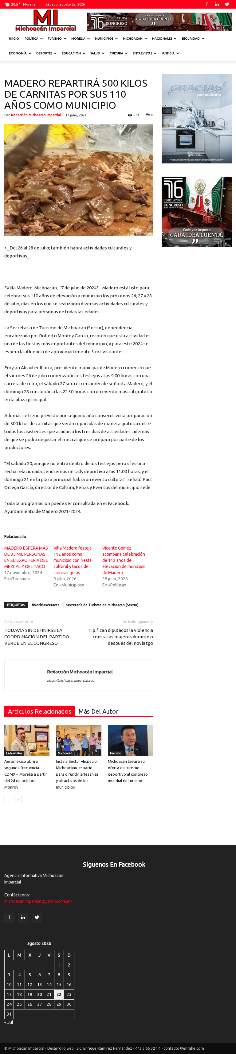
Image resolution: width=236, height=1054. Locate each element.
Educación (71, 53)
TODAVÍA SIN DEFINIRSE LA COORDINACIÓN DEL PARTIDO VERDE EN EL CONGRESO (36, 637)
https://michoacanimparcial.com (71, 680)
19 (29, 994)
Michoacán (133, 38)
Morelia (78, 38)
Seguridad (191, 38)
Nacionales (162, 38)
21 (49, 994)
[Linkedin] (217, 4)
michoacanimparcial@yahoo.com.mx (38, 901)
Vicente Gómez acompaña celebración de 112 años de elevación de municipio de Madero (124, 560)
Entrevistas (142, 53)
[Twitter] (227, 4)
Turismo (55, 38)
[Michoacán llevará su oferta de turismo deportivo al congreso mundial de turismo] (130, 740)
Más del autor (98, 711)
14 (49, 984)
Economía (18, 53)
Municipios (104, 38)
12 (29, 984)
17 (9, 994)
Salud (95, 53)
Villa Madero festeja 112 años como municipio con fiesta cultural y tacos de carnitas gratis (72, 560)
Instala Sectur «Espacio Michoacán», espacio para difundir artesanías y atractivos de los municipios (77, 774)
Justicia (168, 53)
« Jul (8, 1022)
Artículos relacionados (39, 711)
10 (9, 984)
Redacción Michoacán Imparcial (36, 115)
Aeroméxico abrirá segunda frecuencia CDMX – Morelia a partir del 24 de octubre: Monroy (25, 774)
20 (39, 994)
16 (69, 984)
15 (59, 984)
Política (31, 38)
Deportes (44, 53)
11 (19, 984)
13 (39, 984)
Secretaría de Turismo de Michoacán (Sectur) (102, 605)
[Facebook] (206, 4)
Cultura (116, 53)
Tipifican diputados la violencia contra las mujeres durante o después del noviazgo (120, 637)
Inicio (14, 38)
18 (19, 994)
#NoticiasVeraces (45, 605)
